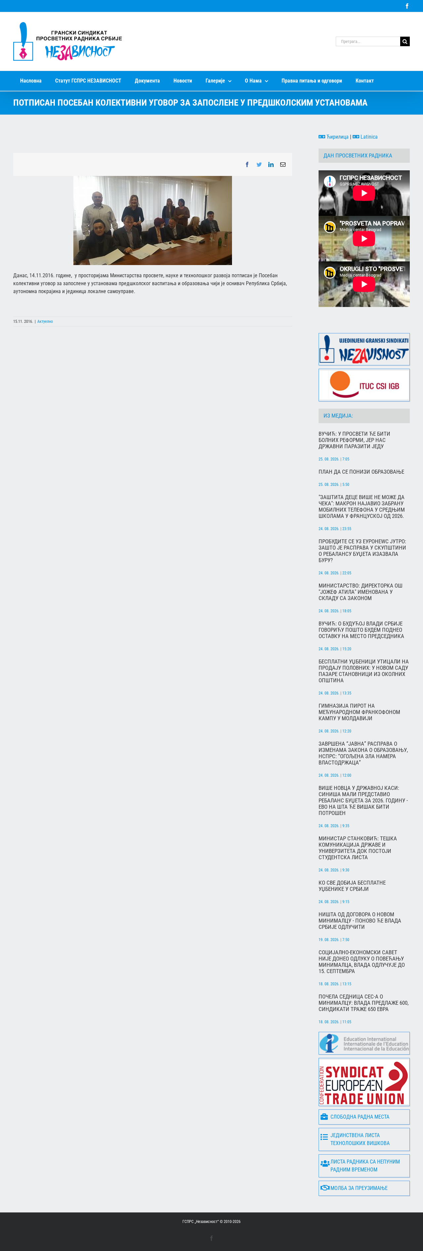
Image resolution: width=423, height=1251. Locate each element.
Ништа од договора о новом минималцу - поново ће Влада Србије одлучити (360, 920)
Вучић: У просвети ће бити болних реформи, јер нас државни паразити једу (354, 440)
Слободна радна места (359, 1117)
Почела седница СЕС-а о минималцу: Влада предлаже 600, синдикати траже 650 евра (363, 1003)
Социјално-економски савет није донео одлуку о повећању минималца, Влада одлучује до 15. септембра (362, 961)
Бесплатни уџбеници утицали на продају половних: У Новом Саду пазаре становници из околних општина (364, 671)
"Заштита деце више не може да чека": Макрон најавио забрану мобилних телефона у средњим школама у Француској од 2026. (362, 506)
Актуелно (45, 321)
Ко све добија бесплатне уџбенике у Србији (352, 886)
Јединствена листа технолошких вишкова (360, 1139)
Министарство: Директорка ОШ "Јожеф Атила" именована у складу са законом (361, 592)
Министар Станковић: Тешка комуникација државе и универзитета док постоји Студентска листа (358, 848)
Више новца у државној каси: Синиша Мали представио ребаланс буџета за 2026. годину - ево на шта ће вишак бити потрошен (363, 800)
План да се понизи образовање (361, 472)
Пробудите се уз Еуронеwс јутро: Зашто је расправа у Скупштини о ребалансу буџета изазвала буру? (362, 550)
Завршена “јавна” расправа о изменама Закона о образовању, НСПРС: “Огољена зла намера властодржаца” (363, 753)
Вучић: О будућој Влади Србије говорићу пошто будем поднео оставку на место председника (361, 630)
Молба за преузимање (359, 1188)
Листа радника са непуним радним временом (365, 1166)
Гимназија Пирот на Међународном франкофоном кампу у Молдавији (359, 712)
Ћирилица (337, 137)
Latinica (368, 137)
